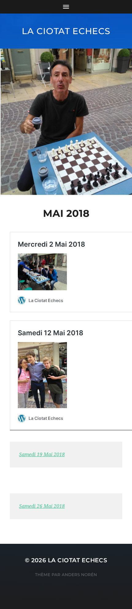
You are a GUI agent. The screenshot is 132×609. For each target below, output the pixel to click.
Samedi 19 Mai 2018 (42, 454)
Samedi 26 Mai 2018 (42, 506)
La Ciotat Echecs (66, 31)
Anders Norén (79, 574)
